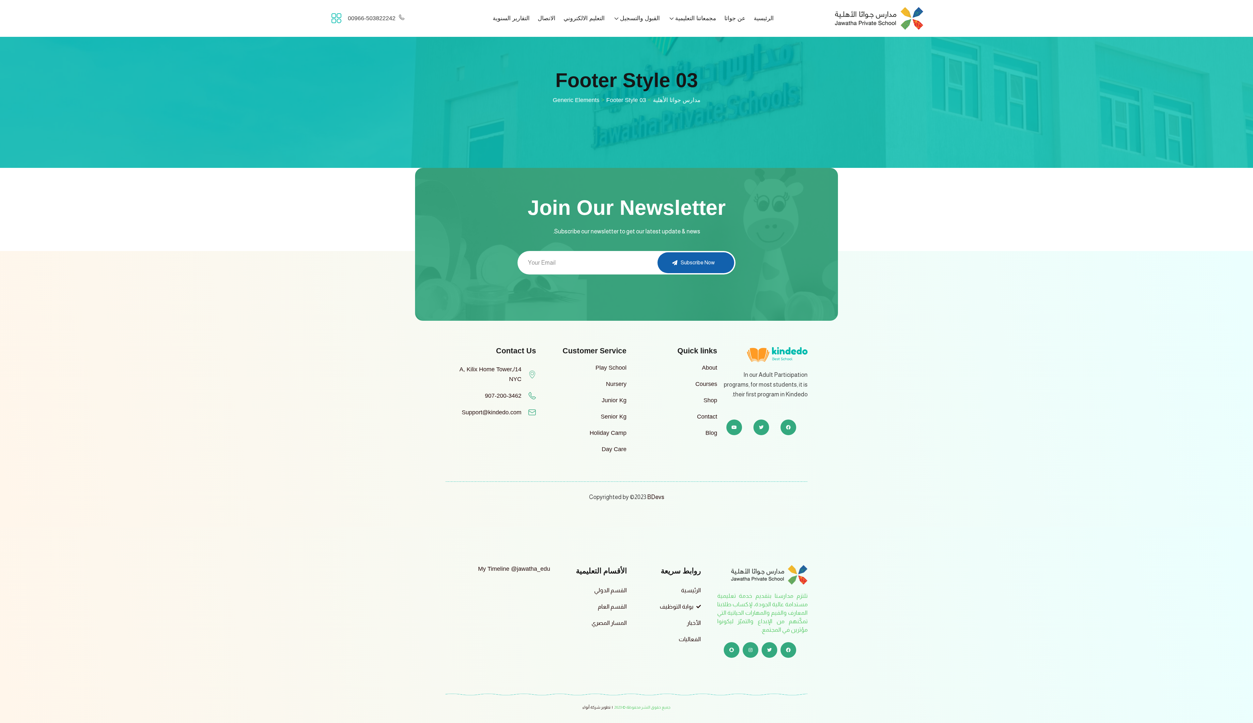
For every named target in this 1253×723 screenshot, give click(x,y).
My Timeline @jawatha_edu (514, 569)
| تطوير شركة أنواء (597, 707)
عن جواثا (735, 18)
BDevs (655, 497)
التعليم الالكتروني (584, 18)
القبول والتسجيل (640, 18)
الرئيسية (764, 18)
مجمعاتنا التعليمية (695, 18)
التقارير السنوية (511, 18)
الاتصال (546, 18)
